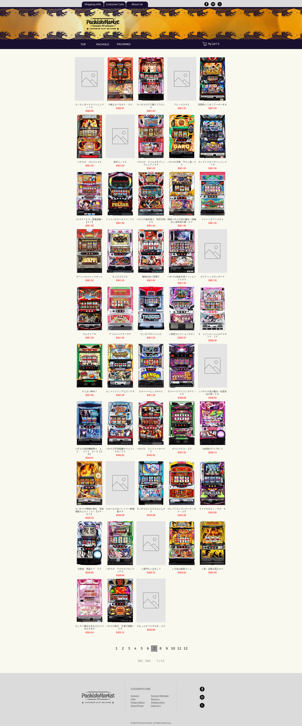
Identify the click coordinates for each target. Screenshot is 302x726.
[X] (220, 4)
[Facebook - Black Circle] (206, 4)
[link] (213, 44)
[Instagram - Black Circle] (213, 4)
